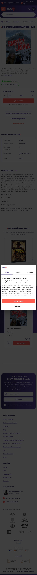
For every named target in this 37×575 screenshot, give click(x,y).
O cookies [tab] (30, 272)
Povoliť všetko (18, 301)
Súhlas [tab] (7, 272)
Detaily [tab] (18, 272)
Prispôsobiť (17, 306)
